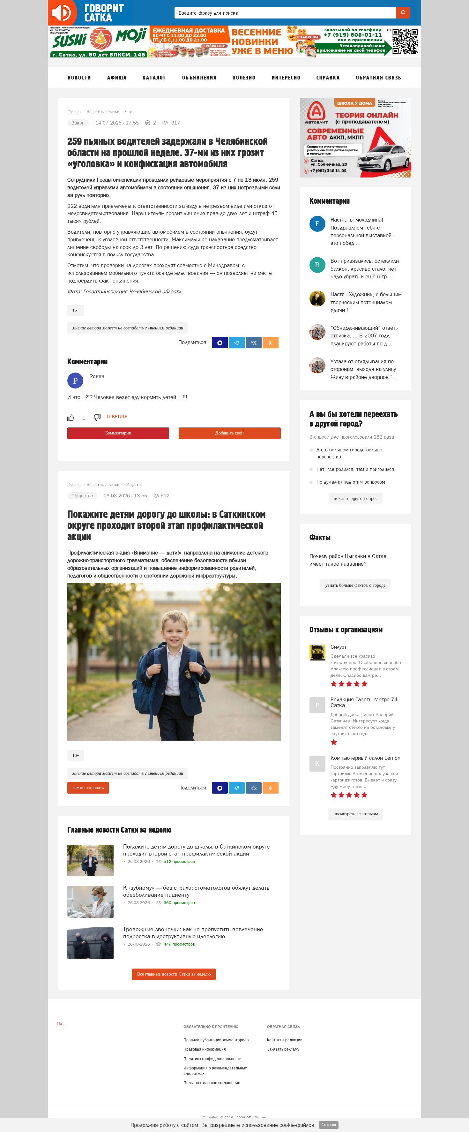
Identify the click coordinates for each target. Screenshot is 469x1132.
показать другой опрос (355, 498)
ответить (117, 416)
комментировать (88, 787)
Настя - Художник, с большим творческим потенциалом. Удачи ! (366, 302)
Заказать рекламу (283, 1049)
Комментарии (118, 433)
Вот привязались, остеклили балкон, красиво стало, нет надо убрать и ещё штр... (365, 269)
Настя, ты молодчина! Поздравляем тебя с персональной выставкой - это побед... (362, 231)
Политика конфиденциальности (212, 1059)
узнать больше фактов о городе (355, 585)
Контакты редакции (284, 1040)
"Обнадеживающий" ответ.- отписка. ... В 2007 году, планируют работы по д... (364, 336)
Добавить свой (229, 433)
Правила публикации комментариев (216, 1040)
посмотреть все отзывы (355, 813)
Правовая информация (204, 1049)
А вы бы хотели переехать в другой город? (353, 419)
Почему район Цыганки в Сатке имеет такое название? (347, 560)
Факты (320, 537)
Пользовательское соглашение (211, 1083)
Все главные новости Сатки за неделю (174, 974)
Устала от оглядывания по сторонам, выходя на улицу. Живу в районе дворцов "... (364, 369)
